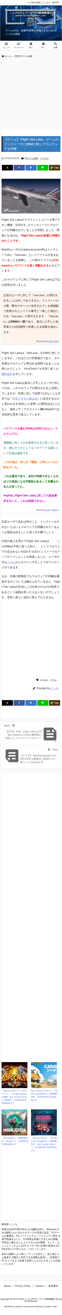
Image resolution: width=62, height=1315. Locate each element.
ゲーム (53, 679)
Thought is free (49, 1306)
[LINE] (42, 167)
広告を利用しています (40, 2)
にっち (55, 688)
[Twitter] (7, 167)
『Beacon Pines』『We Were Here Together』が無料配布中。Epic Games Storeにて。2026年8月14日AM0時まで (44, 1144)
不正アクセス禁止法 (25, 398)
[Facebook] (19, 167)
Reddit (55, 510)
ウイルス (44, 158)
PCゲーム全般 (25, 56)
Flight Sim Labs (51, 341)
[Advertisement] (31, 93)
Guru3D (47, 510)
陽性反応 (7, 374)
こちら (11, 562)
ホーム (7, 56)
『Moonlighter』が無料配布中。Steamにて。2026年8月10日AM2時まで (15, 1141)
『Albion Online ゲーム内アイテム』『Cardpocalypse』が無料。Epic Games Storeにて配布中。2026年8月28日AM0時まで (15, 1096)
